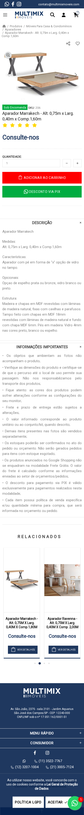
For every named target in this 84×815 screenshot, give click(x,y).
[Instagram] (19, 4)
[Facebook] (12, 4)
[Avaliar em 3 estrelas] (20, 125)
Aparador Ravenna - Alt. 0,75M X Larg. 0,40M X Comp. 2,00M (62, 623)
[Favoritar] (78, 43)
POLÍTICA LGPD (28, 802)
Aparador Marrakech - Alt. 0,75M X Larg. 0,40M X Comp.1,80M (22, 623)
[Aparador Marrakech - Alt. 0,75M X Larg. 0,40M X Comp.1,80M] (22, 580)
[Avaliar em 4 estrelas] (27, 125)
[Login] (64, 14)
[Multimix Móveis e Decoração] (29, 15)
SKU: (31, 107)
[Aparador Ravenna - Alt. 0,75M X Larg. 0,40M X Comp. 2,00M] (62, 580)
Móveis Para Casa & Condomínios (49, 26)
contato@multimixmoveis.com (58, 4)
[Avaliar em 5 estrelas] (35, 125)
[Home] (4, 26)
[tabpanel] (22, 603)
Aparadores (13, 29)
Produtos (16, 26)
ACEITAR (55, 802)
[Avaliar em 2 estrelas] (13, 125)
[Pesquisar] (53, 14)
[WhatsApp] (7, 4)
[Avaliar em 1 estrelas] (5, 125)
